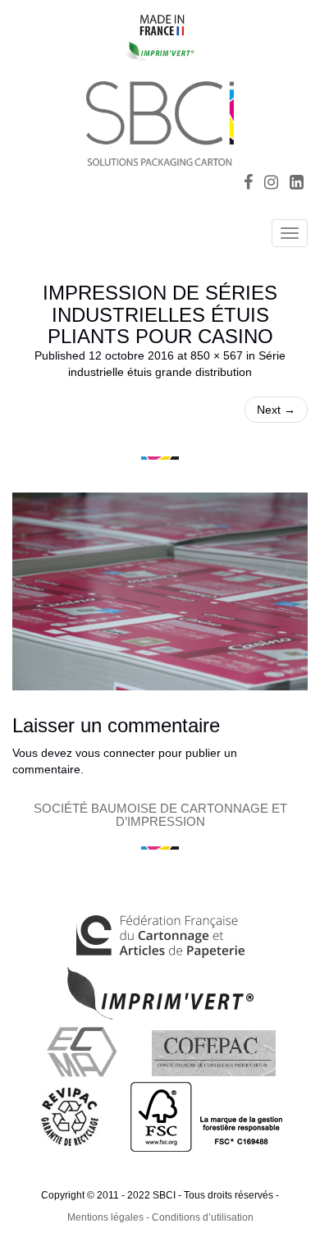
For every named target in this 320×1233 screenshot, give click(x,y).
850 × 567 (216, 355)
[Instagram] (271, 183)
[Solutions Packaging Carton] (160, 121)
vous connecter (115, 752)
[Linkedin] (297, 183)
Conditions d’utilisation (203, 1217)
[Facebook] (248, 183)
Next (276, 409)
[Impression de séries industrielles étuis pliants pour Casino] (160, 591)
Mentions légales (105, 1217)
